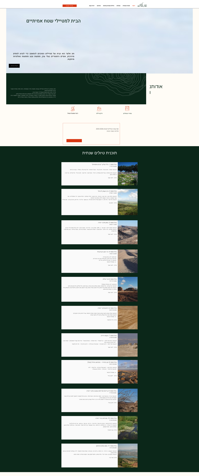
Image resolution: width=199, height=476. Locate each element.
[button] (118, 6)
